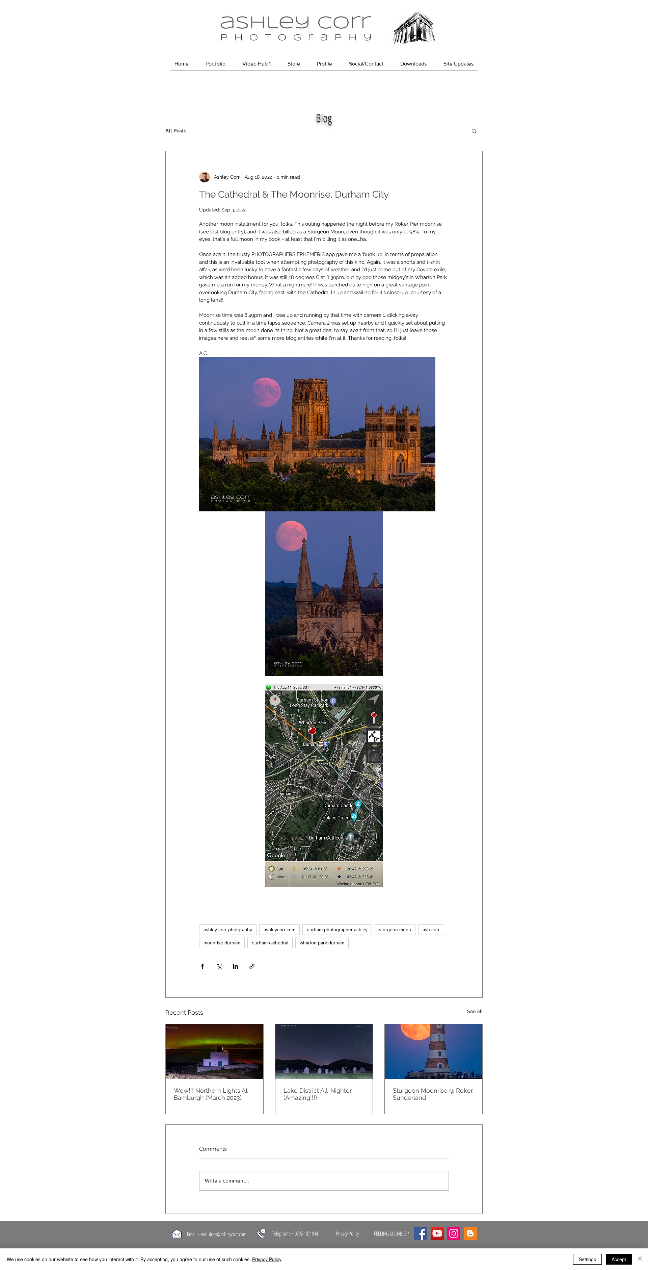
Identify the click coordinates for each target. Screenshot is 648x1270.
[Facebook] (420, 1233)
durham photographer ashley (337, 929)
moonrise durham (222, 942)
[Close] (640, 1259)
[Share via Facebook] (202, 966)
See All (475, 1011)
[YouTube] (437, 1233)
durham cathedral (270, 942)
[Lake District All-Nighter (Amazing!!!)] (324, 1051)
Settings (587, 1259)
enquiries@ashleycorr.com (223, 1234)
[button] (474, 130)
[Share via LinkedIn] (235, 966)
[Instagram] (453, 1233)
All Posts (175, 131)
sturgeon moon (395, 929)
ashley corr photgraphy (228, 929)
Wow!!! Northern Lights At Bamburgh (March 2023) (211, 1094)
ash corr (431, 929)
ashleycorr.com (279, 929)
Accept (619, 1259)
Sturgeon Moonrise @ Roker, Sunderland (433, 1094)
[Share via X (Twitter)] (219, 966)
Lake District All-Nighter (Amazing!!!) (318, 1094)
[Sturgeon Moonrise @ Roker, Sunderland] (433, 1051)
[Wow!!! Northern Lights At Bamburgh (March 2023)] (214, 1051)
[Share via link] (252, 966)
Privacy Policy (266, 1259)
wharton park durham (322, 942)
